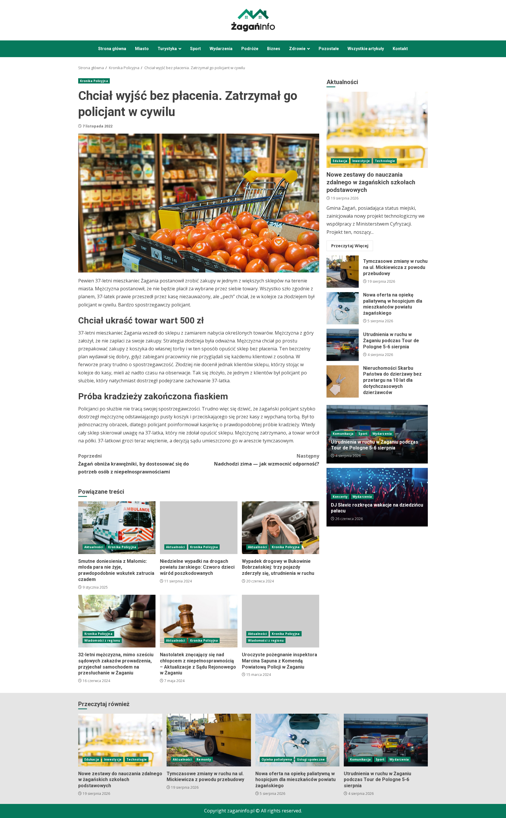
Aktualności (93, 547)
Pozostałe (329, 48)
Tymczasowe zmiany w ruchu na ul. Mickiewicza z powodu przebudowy (342, 271)
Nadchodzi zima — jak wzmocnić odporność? (266, 460)
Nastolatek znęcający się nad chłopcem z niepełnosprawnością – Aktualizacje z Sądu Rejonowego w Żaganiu (198, 621)
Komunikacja (343, 434)
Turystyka (167, 48)
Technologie (385, 161)
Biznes (273, 48)
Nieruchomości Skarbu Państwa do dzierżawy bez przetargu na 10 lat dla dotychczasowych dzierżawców (342, 381)
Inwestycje (361, 161)
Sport (195, 48)
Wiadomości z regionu (102, 640)
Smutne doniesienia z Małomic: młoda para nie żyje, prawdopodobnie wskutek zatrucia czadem (116, 527)
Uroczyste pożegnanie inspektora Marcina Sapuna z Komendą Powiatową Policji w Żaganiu (280, 621)
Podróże (249, 48)
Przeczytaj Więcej (349, 245)
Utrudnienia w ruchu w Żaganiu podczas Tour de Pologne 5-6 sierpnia (342, 345)
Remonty (203, 759)
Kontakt (400, 48)
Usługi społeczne (311, 759)
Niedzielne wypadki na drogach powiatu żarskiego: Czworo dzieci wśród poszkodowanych (198, 527)
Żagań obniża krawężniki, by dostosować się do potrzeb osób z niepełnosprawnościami (133, 464)
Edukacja (340, 161)
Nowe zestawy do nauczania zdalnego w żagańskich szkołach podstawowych (377, 130)
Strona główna (112, 48)
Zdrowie (297, 48)
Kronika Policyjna (94, 81)
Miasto (142, 48)
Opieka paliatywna (276, 759)
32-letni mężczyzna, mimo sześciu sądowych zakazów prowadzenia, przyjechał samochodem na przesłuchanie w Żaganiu (116, 621)
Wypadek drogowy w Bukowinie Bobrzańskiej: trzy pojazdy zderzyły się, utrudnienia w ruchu (280, 527)
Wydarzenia (221, 48)
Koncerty (340, 497)
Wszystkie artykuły (366, 48)
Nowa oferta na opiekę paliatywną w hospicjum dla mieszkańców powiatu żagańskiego (342, 308)
